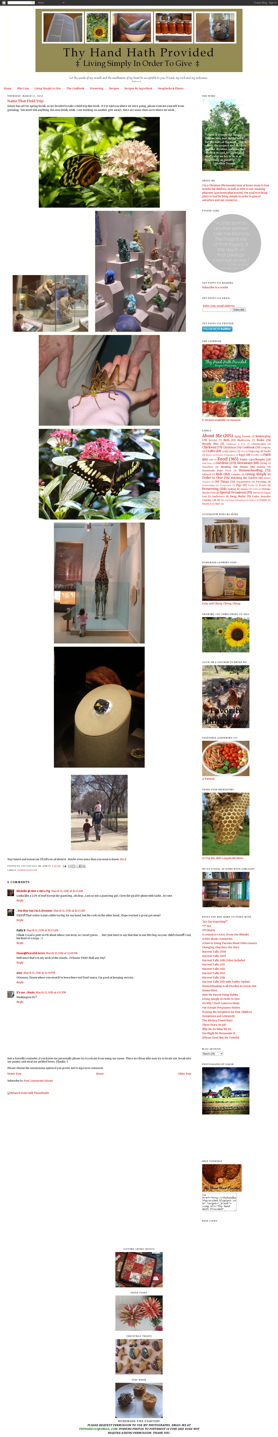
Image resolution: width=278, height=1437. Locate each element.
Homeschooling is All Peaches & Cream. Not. (229, 986)
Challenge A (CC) (235, 444)
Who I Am (23, 88)
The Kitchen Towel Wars (217, 1020)
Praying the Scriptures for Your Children (227, 1012)
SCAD (255, 489)
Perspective (225, 485)
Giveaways (244, 463)
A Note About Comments (217, 938)
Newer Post (14, 1073)
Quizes (244, 489)
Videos (252, 500)
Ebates (209, 455)
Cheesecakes (259, 443)
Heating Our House (234, 467)
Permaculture (208, 485)
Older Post (184, 1073)
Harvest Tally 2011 (213, 964)
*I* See (206, 926)
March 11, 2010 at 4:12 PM (51, 992)
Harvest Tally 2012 (213, 969)
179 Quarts (208, 930)
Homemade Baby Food (216, 470)
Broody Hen (210, 443)
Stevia (256, 492)
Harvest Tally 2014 (213, 977)
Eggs (242, 454)
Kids (219, 474)
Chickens (209, 447)
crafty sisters (229, 451)
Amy (19, 972)
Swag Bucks (237, 496)
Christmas (229, 447)
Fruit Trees (207, 463)
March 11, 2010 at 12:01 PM (62, 953)
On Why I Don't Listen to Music (221, 1003)
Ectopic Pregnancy (225, 455)
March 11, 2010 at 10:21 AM (67, 891)
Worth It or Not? (211, 503)
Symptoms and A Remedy (218, 1016)
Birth (226, 440)
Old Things (222, 481)
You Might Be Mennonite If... (219, 1033)
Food (222, 459)
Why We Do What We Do (216, 1029)
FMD (211, 460)
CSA (243, 451)
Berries (213, 440)
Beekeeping (263, 436)
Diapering (254, 451)
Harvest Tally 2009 (214, 956)
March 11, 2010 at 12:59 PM (39, 972)
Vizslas (263, 500)
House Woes (209, 990)
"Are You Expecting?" (215, 921)
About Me (212, 435)
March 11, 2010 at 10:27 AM (42, 930)
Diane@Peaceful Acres (30, 953)
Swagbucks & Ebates (170, 88)
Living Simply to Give (47, 88)
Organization (243, 481)
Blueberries (243, 440)
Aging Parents (243, 436)
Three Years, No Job (214, 1024)
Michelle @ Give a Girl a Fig (33, 891)
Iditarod (206, 474)
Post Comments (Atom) (38, 1080)
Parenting (261, 481)
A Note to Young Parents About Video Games (229, 943)
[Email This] (69, 866)
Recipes (114, 88)
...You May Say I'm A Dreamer (34, 910)
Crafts (210, 451)
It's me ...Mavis (25, 992)
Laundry (236, 474)
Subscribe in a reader (215, 287)
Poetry (251, 485)
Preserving (97, 88)
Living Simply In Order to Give (221, 999)
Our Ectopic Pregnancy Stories (221, 1007)
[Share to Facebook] (80, 866)
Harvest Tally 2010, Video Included (223, 960)
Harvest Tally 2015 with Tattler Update (226, 981)
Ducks (267, 451)
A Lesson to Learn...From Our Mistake (225, 934)
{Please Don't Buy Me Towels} (220, 1037)
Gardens (222, 463)
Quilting (232, 489)
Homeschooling (27, 870)
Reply (20, 900)
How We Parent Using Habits (220, 994)
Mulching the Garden (244, 478)
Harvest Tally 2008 (214, 951)
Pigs (239, 485)
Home (8, 88)
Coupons (266, 447)
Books (260, 440)
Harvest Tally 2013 (213, 973)
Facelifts (255, 455)
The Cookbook (75, 88)
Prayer (263, 485)
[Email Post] (64, 866)
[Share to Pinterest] (84, 866)
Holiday (261, 467)
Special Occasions (233, 492)
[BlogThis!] (73, 866)
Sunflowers (218, 496)
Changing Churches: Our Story (220, 947)
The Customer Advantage (233, 500)
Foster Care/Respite (252, 459)
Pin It (123, 859)
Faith (267, 454)
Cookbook (248, 447)
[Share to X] (77, 866)
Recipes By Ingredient (138, 88)
